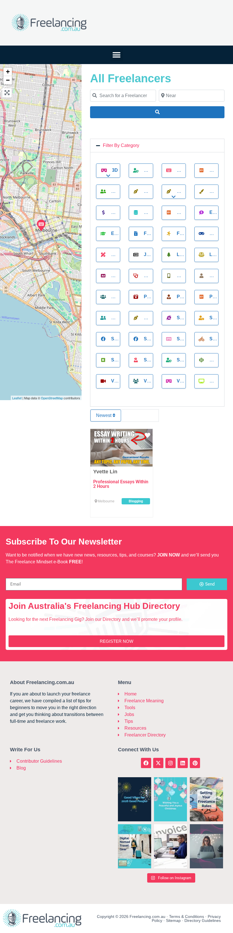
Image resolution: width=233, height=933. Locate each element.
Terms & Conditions (186, 916)
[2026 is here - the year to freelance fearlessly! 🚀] (134, 799)
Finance (154, 233)
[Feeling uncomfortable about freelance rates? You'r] (206, 799)
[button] (116, 54)
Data (150, 212)
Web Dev (220, 380)
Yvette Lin (105, 471)
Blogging (189, 170)
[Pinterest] (195, 763)
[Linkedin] (183, 763)
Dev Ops (187, 212)
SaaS (183, 317)
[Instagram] (170, 763)
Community (125, 191)
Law (214, 254)
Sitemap (173, 920)
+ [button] (8, 71)
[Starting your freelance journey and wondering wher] (206, 846)
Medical (154, 275)
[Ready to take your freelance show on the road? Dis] (134, 846)
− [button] (8, 80)
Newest (104, 415)
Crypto (120, 212)
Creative (221, 191)
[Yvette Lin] (41, 225)
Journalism (159, 254)
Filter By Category (121, 145)
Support (155, 359)
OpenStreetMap (52, 398)
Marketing (125, 275)
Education (124, 233)
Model (217, 275)
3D (115, 170)
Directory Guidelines (202, 920)
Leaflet (17, 398)
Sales (217, 317)
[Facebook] (146, 763)
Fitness (186, 233)
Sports (218, 338)
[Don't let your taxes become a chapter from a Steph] (170, 846)
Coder (217, 170)
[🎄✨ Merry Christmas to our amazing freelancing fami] (170, 799)
